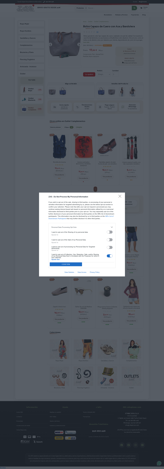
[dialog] (82, 234)
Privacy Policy (95, 272)
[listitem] (82, 227)
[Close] (120, 197)
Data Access (82, 272)
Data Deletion (69, 272)
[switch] (110, 232)
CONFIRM (66, 264)
